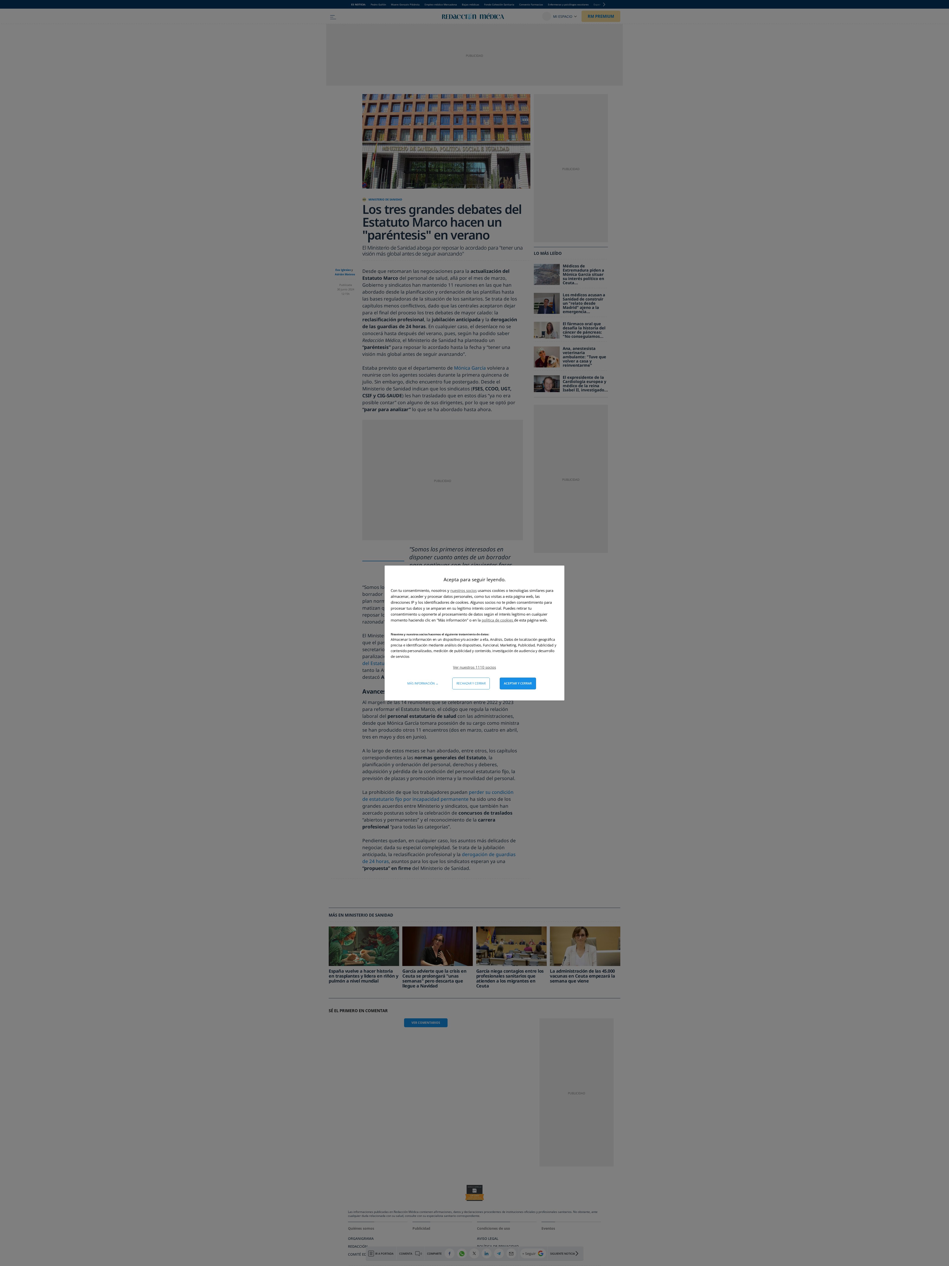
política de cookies (498, 620)
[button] (474, 667)
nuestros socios (463, 590)
